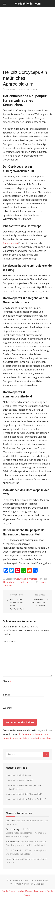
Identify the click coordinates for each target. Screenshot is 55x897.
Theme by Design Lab (34, 883)
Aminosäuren (10, 243)
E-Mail (7, 694)
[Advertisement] (27, 39)
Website (7, 708)
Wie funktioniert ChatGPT (21, 780)
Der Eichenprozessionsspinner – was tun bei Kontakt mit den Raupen (26, 833)
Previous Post (17, 601)
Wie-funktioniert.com (28, 3)
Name (7, 681)
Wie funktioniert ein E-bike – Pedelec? (27, 799)
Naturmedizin (26, 582)
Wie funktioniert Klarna (19, 775)
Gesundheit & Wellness (26, 578)
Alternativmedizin (11, 582)
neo (28, 89)
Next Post (38, 600)
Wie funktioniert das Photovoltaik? (25, 793)
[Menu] (4, 4)
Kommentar (9, 641)
